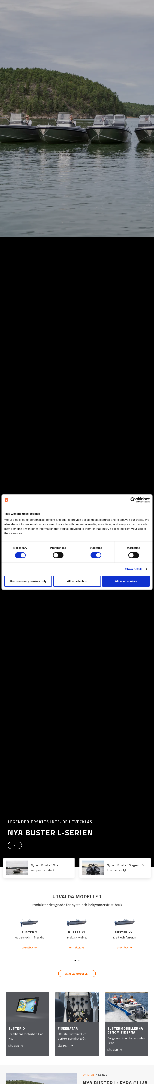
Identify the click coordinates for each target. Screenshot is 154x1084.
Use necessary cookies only (28, 581)
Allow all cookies (126, 581)
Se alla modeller (77, 974)
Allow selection (77, 581)
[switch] (58, 555)
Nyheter (88, 1075)
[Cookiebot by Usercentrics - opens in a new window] (133, 500)
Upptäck (27, 947)
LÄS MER (14, 1046)
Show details (133, 569)
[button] (75, 960)
